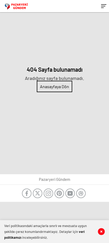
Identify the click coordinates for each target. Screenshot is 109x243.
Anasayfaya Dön (54, 86)
